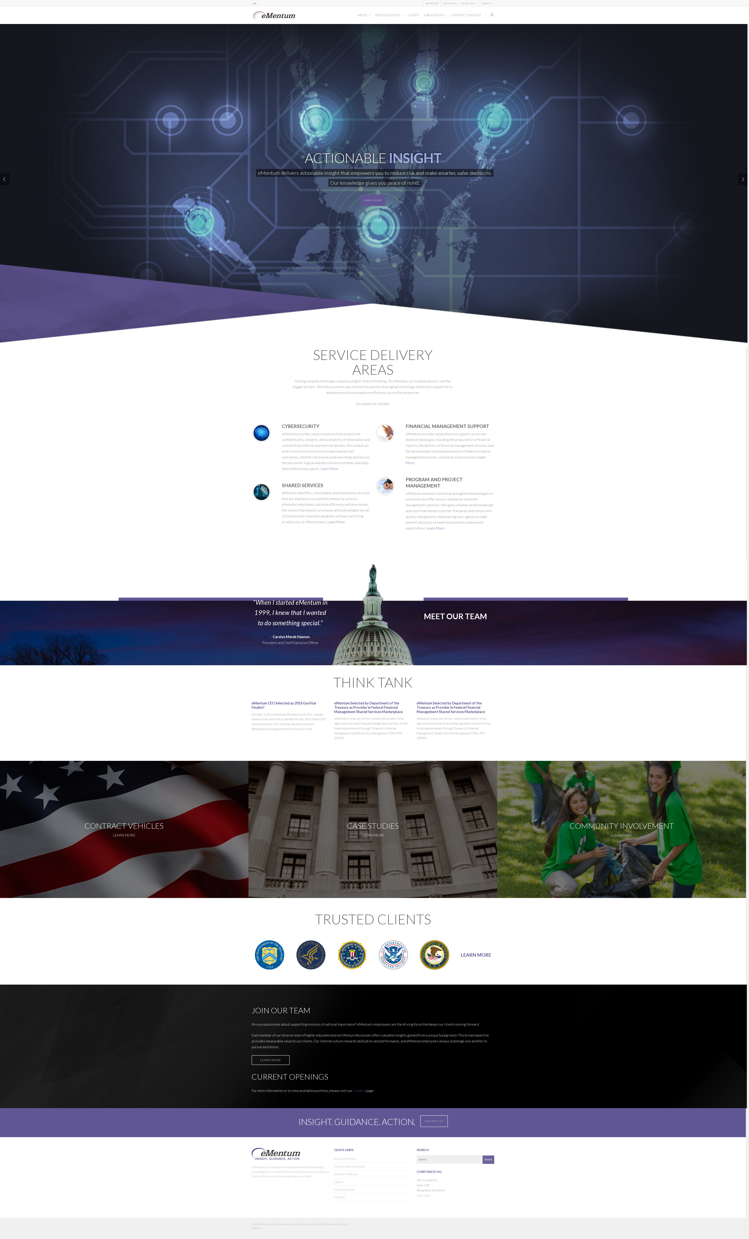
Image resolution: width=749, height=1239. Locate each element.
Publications (433, 15)
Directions (424, 1195)
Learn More (373, 200)
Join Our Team (468, 3)
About (362, 15)
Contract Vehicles (466, 15)
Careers (359, 1090)
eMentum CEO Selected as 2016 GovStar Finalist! (284, 705)
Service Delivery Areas (349, 1166)
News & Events (450, 3)
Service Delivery (387, 15)
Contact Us (487, 3)
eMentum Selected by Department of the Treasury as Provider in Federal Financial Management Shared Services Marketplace (368, 707)
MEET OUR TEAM (455, 616)
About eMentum (345, 1158)
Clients (413, 15)
